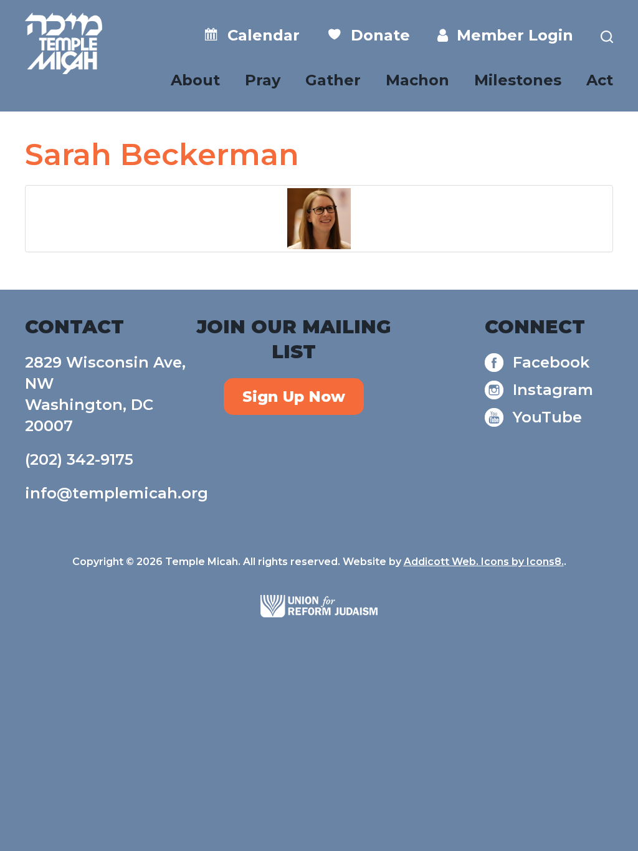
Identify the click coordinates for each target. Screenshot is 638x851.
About (195, 80)
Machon (417, 80)
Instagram (553, 390)
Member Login (510, 35)
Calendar (259, 35)
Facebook (551, 362)
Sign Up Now (293, 396)
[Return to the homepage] (63, 43)
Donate (376, 35)
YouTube (547, 417)
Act (599, 80)
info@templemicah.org (116, 493)
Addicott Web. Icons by (465, 562)
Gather (333, 80)
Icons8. (545, 562)
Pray (262, 80)
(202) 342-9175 (79, 459)
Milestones (517, 80)
